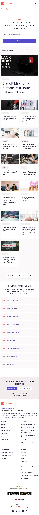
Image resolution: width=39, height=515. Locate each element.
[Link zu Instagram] (16, 511)
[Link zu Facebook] (13, 511)
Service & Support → (7, 408)
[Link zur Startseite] (6, 403)
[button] (36, 3)
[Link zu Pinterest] (19, 511)
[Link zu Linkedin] (26, 511)
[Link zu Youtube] (23, 511)
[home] (6, 3)
